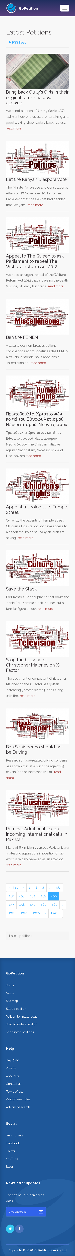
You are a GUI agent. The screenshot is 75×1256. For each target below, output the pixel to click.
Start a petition (16, 1008)
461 (54, 905)
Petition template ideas (21, 1016)
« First (13, 887)
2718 (11, 913)
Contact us (13, 1083)
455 (43, 896)
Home (10, 985)
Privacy (11, 1068)
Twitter (10, 1151)
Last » (55, 913)
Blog (9, 1166)
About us (12, 1076)
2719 (23, 913)
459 (33, 905)
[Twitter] (10, 1229)
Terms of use (14, 1091)
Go (41, 1211)
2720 (36, 913)
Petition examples (18, 1099)
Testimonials (14, 1135)
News (10, 993)
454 (32, 896)
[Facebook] (19, 1229)
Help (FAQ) (13, 1060)
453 (22, 896)
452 (11, 896)
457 (11, 905)
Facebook (13, 1143)
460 (44, 905)
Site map (12, 1001)
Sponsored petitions (20, 1032)
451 (58, 887)
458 (22, 905)
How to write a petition (21, 1024)
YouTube (12, 1158)
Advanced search (18, 1107)
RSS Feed (18, 42)
